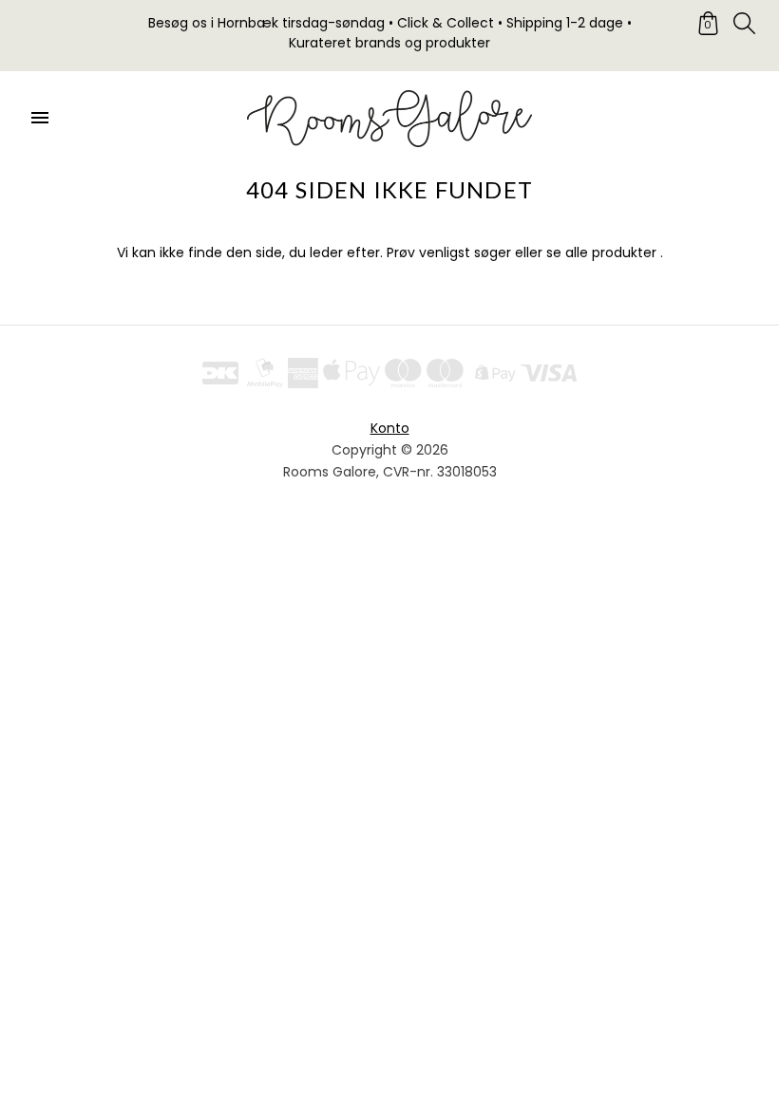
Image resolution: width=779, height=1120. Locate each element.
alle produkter (610, 252)
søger (492, 252)
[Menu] (39, 118)
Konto (389, 428)
